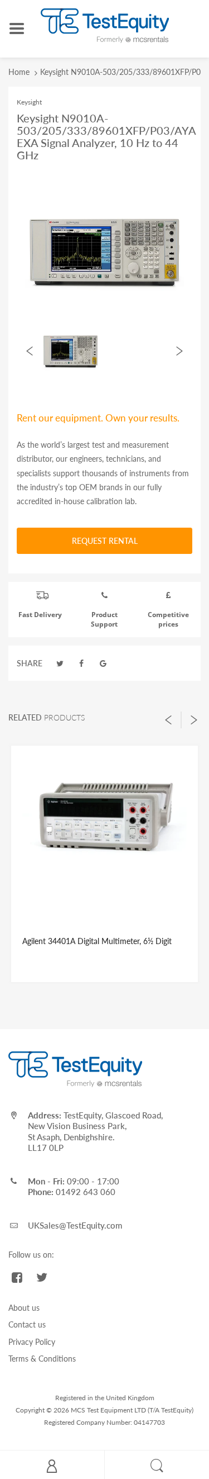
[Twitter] (60, 663)
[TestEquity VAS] (105, 25)
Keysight (29, 102)
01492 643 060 (85, 1192)
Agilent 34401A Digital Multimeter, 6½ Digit (97, 941)
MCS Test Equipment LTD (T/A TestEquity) (132, 1410)
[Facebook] (82, 663)
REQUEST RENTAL (105, 541)
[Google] (103, 663)
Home (19, 72)
